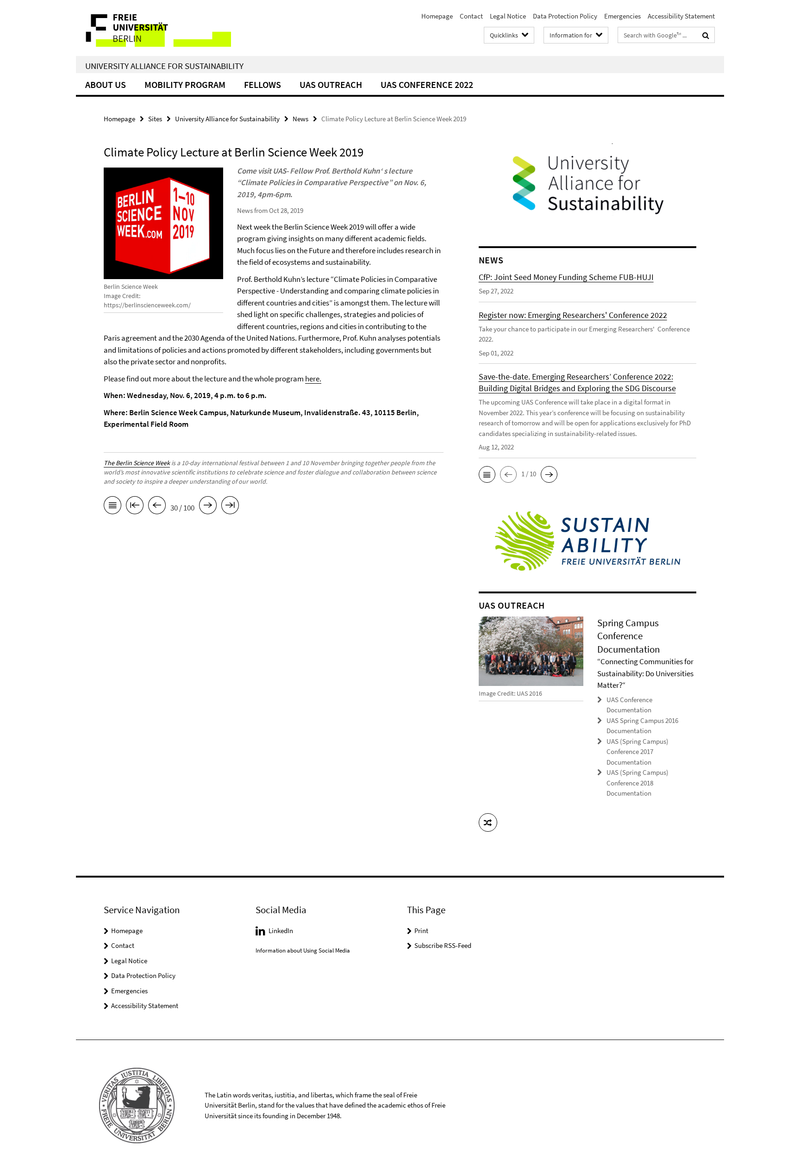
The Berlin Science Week (137, 463)
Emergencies (622, 16)
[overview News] (112, 507)
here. (313, 379)
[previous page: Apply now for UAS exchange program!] (157, 507)
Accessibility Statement (681, 16)
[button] (487, 474)
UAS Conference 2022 (427, 84)
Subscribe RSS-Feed (442, 945)
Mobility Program (184, 84)
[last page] (230, 507)
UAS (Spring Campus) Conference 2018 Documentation (637, 782)
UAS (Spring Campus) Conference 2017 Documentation (637, 751)
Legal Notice (508, 16)
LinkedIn (281, 930)
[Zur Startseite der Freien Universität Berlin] (153, 28)
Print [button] (421, 930)
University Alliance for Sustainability (164, 65)
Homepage (437, 16)
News (300, 118)
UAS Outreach (331, 84)
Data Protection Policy (565, 16)
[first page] (135, 507)
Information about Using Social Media (303, 950)
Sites (155, 118)
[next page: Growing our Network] (208, 507)
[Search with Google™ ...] (705, 35)
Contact (471, 16)
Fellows (262, 84)
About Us (105, 84)
